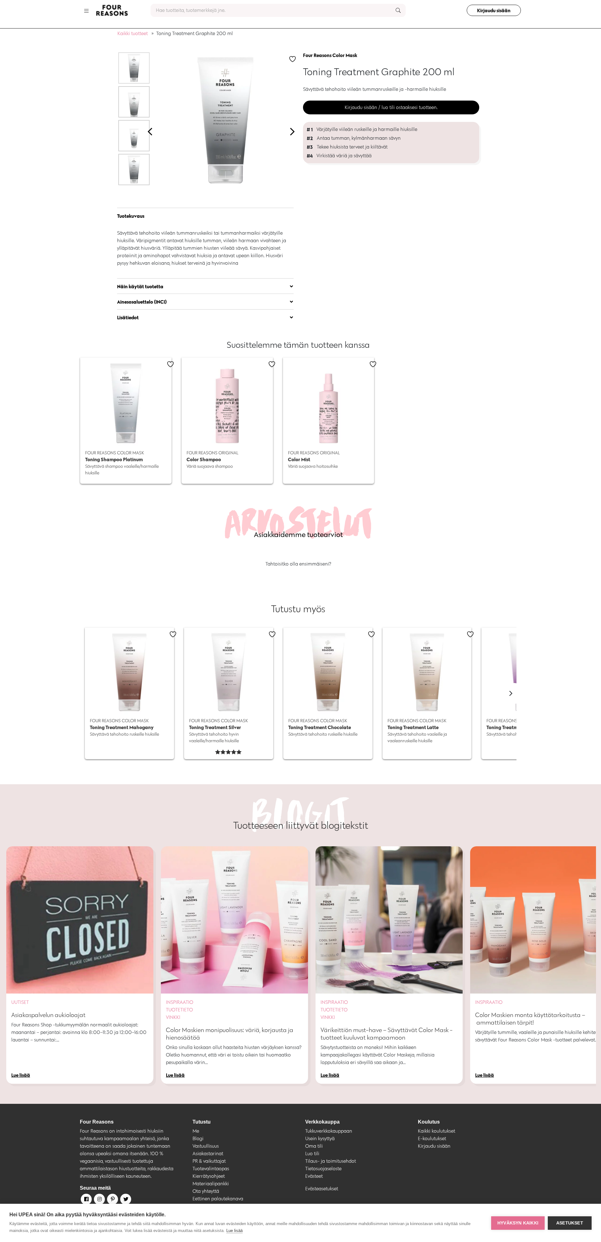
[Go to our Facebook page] (86, 1200)
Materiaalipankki (211, 1184)
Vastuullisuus (206, 1146)
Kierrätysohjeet (209, 1176)
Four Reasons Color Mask (330, 55)
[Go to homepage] (112, 10)
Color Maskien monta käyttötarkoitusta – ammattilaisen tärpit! (530, 1018)
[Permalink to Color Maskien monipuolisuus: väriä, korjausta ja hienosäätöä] (234, 920)
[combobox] (278, 10)
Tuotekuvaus (130, 216)
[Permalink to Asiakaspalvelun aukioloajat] (79, 920)
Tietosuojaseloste (323, 1169)
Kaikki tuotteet (132, 33)
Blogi (198, 1138)
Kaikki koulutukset (436, 1131)
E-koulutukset (432, 1138)
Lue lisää (234, 1230)
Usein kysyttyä (320, 1138)
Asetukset (569, 1223)
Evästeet (314, 1176)
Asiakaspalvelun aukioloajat (48, 1015)
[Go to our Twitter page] (125, 1200)
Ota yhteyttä (206, 1191)
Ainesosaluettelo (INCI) (142, 302)
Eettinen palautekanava (218, 1199)
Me (196, 1131)
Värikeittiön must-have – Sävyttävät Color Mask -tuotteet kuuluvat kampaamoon (387, 1033)
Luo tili (312, 1153)
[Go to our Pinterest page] (112, 1200)
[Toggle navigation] (86, 10)
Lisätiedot (128, 317)
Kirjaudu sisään (494, 10)
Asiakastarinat (208, 1153)
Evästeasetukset (321, 1189)
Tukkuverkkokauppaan (328, 1131)
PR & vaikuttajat (209, 1161)
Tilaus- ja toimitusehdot (330, 1161)
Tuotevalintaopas (211, 1169)
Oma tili (314, 1146)
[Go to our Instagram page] (99, 1200)
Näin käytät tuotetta (140, 286)
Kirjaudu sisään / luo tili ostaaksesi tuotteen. (391, 107)
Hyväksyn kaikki (517, 1223)
